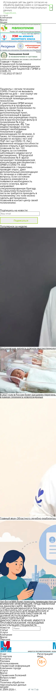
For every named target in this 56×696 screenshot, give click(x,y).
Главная (4, 61)
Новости (17, 61)
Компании (6, 17)
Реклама (5, 661)
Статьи (4, 630)
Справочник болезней (13, 675)
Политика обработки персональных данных (13, 683)
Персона (5, 639)
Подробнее (9, 13)
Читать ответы (49, 84)
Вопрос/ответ (8, 677)
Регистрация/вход (45, 655)
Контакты (5, 658)
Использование (9, 663)
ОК (51, 8)
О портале (6, 656)
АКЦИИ (4, 687)
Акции (3, 22)
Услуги (4, 632)
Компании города (10, 668)
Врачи (3, 19)
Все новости (10, 206)
